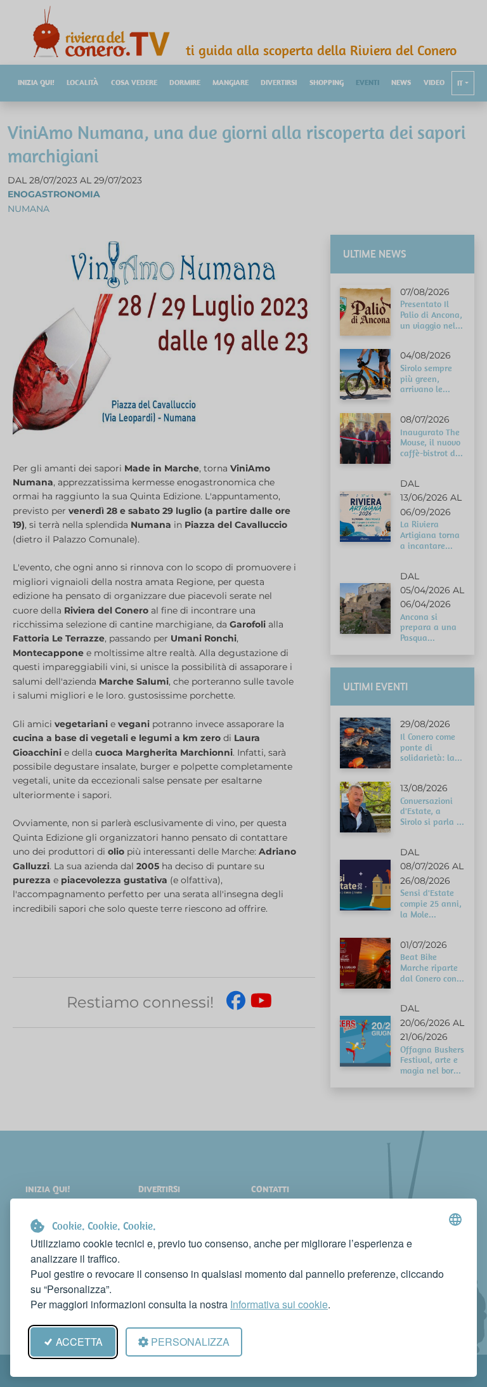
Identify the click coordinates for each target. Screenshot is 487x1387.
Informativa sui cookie (279, 1304)
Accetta (79, 1341)
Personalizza (190, 1341)
